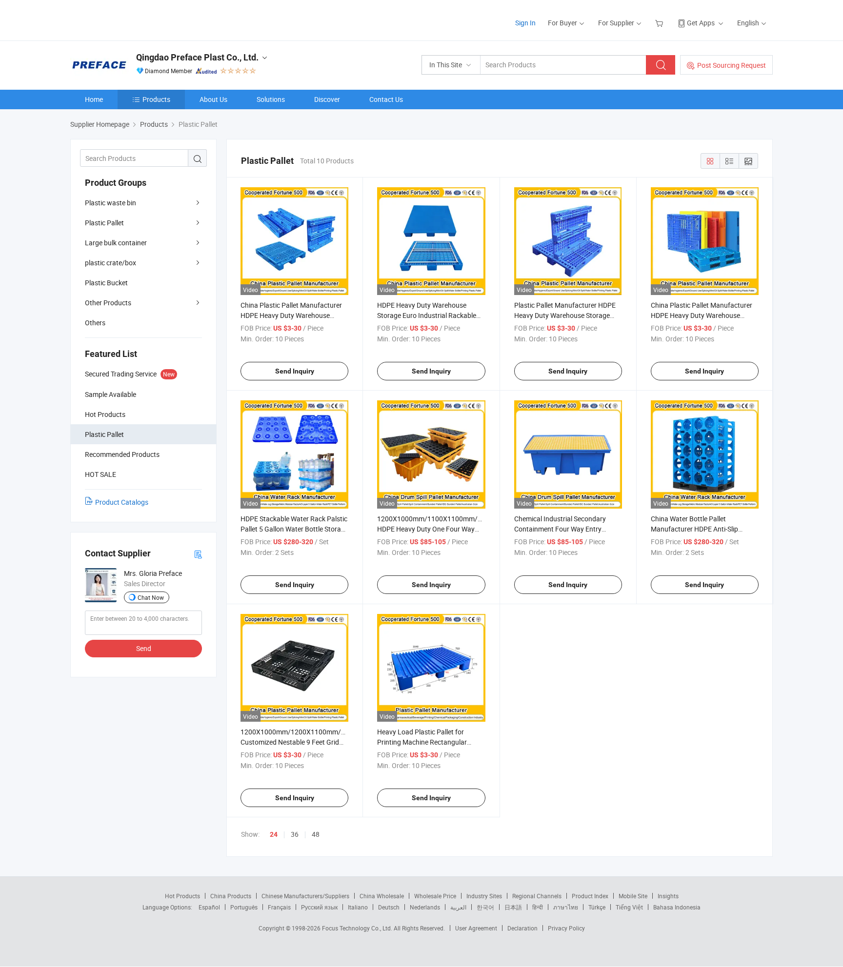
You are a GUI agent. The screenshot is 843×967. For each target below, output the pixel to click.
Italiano (358, 907)
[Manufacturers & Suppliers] (133, 19)
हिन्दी (537, 907)
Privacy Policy (566, 928)
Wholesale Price (435, 896)
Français (279, 907)
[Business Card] (198, 553)
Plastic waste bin (110, 202)
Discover (327, 99)
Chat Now (151, 597)
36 (295, 834)
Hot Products (182, 896)
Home (94, 99)
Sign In (525, 22)
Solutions (271, 99)
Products (156, 99)
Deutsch (389, 907)
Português (244, 907)
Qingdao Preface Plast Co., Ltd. (197, 57)
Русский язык (319, 907)
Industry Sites (484, 896)
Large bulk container (116, 242)
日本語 (513, 907)
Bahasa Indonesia (677, 907)
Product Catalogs (121, 502)
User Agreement (476, 928)
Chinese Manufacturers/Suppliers (305, 896)
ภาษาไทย (565, 907)
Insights (668, 896)
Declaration (522, 928)
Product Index (590, 896)
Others (95, 322)
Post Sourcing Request (731, 65)
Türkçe (596, 907)
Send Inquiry (294, 371)
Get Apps (700, 22)
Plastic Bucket (106, 282)
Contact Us (386, 99)
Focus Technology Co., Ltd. (358, 928)
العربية (458, 907)
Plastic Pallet (104, 222)
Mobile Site (633, 896)
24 (274, 834)
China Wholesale (382, 896)
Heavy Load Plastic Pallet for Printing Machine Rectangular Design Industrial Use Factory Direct (430, 742)
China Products (230, 896)
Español (209, 907)
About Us (213, 99)
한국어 (485, 907)
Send (143, 648)
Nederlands (425, 907)
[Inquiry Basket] (660, 22)
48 (316, 834)
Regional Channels (537, 896)
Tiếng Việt (629, 907)
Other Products (108, 302)
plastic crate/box (110, 262)
